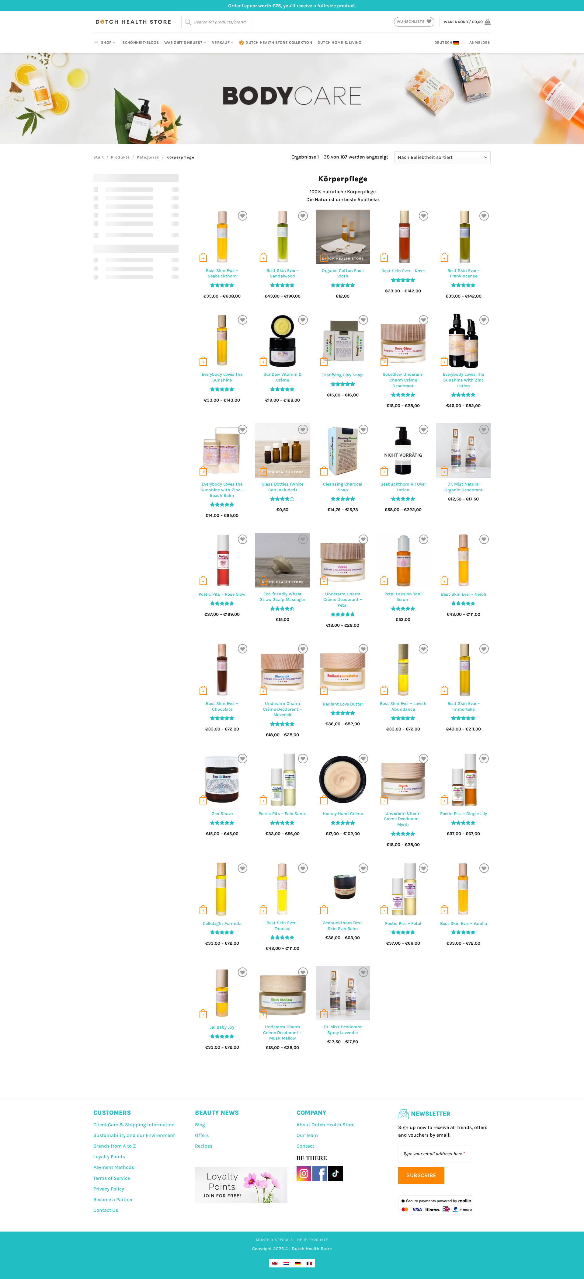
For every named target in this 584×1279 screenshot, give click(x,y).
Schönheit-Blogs (140, 42)
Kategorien (148, 157)
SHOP (106, 42)
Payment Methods (113, 1167)
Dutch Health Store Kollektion (278, 42)
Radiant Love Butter (343, 704)
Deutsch (443, 42)
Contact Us (105, 1210)
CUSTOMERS (112, 1112)
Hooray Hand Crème (343, 813)
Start (98, 157)
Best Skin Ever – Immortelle (463, 706)
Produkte (120, 157)
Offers (202, 1135)
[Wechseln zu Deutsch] (298, 1263)
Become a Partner (113, 1199)
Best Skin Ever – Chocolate (222, 706)
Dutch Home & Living (340, 42)
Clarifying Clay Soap (342, 375)
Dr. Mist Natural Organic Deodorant (463, 487)
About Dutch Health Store (325, 1124)
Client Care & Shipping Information (134, 1124)
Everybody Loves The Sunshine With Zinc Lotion (463, 380)
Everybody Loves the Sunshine (222, 377)
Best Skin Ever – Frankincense (463, 273)
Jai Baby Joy (222, 1027)
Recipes (203, 1146)
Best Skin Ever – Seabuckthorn (222, 273)
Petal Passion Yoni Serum (403, 596)
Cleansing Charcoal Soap (342, 487)
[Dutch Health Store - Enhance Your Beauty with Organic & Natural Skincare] (132, 22)
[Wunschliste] (242, 216)
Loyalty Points (109, 1156)
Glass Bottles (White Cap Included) (282, 487)
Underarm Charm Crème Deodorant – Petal (342, 599)
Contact (305, 1146)
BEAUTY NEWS (217, 1112)
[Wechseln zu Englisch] (274, 1263)
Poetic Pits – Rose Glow (222, 594)
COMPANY (311, 1112)
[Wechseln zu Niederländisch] (286, 1263)
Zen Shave (222, 813)
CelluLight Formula (222, 923)
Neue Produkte (312, 1240)
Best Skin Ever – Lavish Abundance (403, 706)
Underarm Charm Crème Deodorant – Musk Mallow (282, 1032)
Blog (200, 1124)
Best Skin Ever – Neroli (463, 594)
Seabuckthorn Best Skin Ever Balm (342, 925)
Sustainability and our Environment (134, 1135)
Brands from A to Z (114, 1146)
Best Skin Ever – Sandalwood (282, 273)
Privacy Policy (108, 1189)
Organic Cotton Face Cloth (342, 273)
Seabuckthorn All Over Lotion (403, 487)
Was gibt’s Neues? (183, 42)
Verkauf (221, 42)
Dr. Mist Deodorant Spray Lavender (343, 1029)
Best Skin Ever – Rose (403, 271)
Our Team (307, 1135)
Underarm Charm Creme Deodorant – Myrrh (403, 819)
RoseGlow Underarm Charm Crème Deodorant (403, 380)
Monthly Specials (274, 1240)
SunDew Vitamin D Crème (282, 377)
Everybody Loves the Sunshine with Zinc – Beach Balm (222, 490)
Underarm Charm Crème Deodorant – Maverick (282, 709)
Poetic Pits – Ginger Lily (463, 813)
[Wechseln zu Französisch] (309, 1263)
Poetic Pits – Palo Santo (283, 813)
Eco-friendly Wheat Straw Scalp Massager (282, 596)
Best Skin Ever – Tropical (282, 925)
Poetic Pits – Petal (403, 923)
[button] (467, 22)
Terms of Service (111, 1178)
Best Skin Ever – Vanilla (463, 923)
